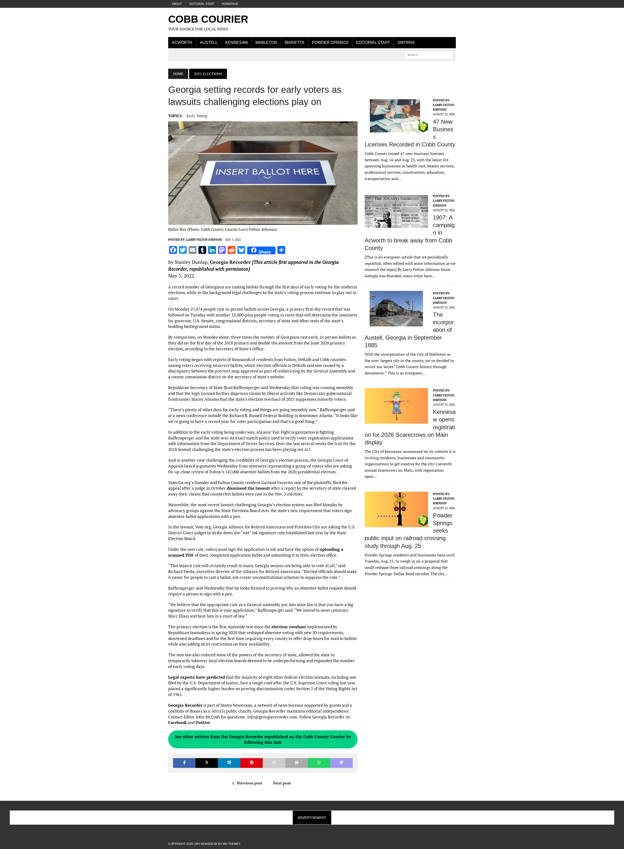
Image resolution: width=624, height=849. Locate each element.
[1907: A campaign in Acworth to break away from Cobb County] (396, 226)
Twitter (202, 722)
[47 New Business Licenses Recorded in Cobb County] (396, 130)
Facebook (177, 722)
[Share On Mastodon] (341, 763)
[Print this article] (296, 763)
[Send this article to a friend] (274, 763)
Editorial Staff (201, 4)
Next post (282, 783)
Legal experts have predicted (196, 677)
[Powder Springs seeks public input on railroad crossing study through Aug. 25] (396, 523)
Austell (209, 42)
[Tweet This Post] (206, 763)
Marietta (294, 42)
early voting (196, 115)
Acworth (182, 42)
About (177, 4)
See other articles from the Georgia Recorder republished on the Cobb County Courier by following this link (263, 739)
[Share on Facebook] (184, 763)
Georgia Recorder (230, 262)
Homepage (230, 4)
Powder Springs (330, 42)
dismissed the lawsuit (248, 488)
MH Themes (231, 844)
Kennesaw (236, 42)
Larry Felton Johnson (204, 239)
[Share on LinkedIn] (229, 763)
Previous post (249, 783)
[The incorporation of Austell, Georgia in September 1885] (396, 323)
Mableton (266, 42)
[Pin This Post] (251, 763)
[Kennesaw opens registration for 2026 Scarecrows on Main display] (396, 420)
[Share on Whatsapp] (319, 763)
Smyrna (406, 42)
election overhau (288, 627)
